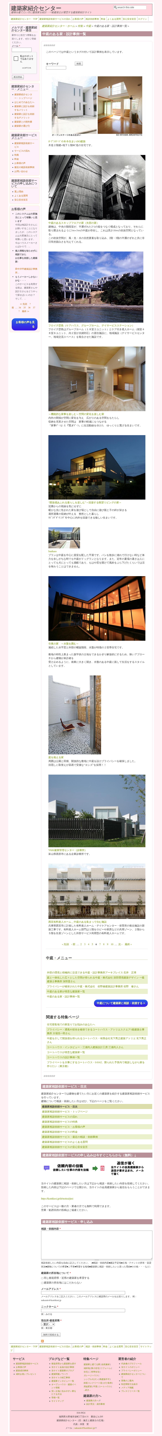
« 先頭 (65, 944)
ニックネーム (49, 1306)
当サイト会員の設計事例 (62, 1367)
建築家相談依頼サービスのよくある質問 (65, 1141)
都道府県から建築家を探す (63, 1363)
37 (34, 307)
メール (16, 46)
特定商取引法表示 (129, 1384)
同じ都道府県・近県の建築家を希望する (66, 1277)
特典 (16, 154)
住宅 (86, 1371)
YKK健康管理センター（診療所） (67, 850)
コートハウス (105, 1386)
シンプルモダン (91, 1379)
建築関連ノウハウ (59, 1374)
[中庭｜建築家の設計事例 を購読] (42, 1341)
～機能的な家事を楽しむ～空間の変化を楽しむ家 (76, 414)
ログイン (142, 18)
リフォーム (106, 1368)
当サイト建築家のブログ (62, 1370)
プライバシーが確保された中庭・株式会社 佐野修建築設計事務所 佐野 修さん (93, 986)
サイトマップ (57, 1401)
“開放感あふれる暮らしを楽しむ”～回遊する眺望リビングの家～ (85, 502)
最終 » (128, 944)
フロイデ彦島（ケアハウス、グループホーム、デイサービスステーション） (91, 325)
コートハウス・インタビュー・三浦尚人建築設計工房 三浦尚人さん (85, 1047)
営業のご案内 (127, 1380)
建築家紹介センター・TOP (24, 18)
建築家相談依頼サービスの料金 (60, 1131)
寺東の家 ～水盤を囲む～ (63, 643)
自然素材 (105, 1364)
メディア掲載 (127, 1387)
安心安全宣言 (129, 18)
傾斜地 (87, 1368)
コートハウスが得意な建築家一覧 (66, 1052)
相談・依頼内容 (51, 1228)
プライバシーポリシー (131, 1370)
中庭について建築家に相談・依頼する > (121, 1003)
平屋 (95, 1386)
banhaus (52, 551)
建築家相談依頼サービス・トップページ (65, 1111)
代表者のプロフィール (131, 1363)
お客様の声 (78, 18)
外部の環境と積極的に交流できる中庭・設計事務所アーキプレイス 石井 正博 (91, 972)
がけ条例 (107, 1382)
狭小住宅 (95, 1368)
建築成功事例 (22, 1370)
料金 (103, 18)
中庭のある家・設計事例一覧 (63, 996)
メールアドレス (51, 1289)
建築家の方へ (93, 1400)
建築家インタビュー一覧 (62, 1380)
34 (20, 307)
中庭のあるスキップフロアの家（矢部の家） (73, 222)
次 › (120, 944)
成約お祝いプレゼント (26, 1374)
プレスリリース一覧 (130, 1391)
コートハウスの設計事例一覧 (63, 1057)
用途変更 (88, 1386)
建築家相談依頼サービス (27, 1363)
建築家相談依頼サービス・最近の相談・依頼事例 (70, 1136)
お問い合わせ (21, 171)
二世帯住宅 (94, 1371)
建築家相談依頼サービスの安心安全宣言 (65, 1146)
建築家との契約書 (23, 121)
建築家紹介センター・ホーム (58, 25)
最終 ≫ (25, 311)
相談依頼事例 (92, 18)
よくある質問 (114, 18)
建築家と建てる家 (92, 1364)
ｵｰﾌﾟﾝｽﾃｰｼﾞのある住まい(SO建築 (66, 141)
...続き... (87, 1389)
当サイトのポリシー (130, 1367)
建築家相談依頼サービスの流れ (54, 18)
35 (24, 307)
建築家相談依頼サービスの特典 (60, 1121)
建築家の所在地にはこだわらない (63, 1282)
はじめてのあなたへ (24, 102)
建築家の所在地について (56, 1273)
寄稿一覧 (55, 1397)
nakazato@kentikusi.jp (85, 1427)
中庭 (88, 25)
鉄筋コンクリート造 (93, 1382)
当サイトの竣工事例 (60, 1377)
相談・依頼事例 (93, 1346)
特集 (80, 25)
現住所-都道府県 (51, 1320)
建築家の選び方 (22, 125)
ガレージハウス (91, 1375)
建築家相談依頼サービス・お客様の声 (63, 1126)
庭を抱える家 (56, 757)
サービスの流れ (22, 150)
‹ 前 (73, 944)
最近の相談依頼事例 (24, 167)
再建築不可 (104, 1379)
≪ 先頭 (23, 303)
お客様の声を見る (25, 324)
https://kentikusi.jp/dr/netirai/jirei (57, 1198)
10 (112, 944)
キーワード (52, 64)
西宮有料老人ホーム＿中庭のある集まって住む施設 (77, 921)
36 (29, 307)
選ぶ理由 (18, 191)
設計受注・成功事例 (95, 1404)
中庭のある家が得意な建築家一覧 (66, 991)
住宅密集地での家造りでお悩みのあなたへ (71, 1024)
